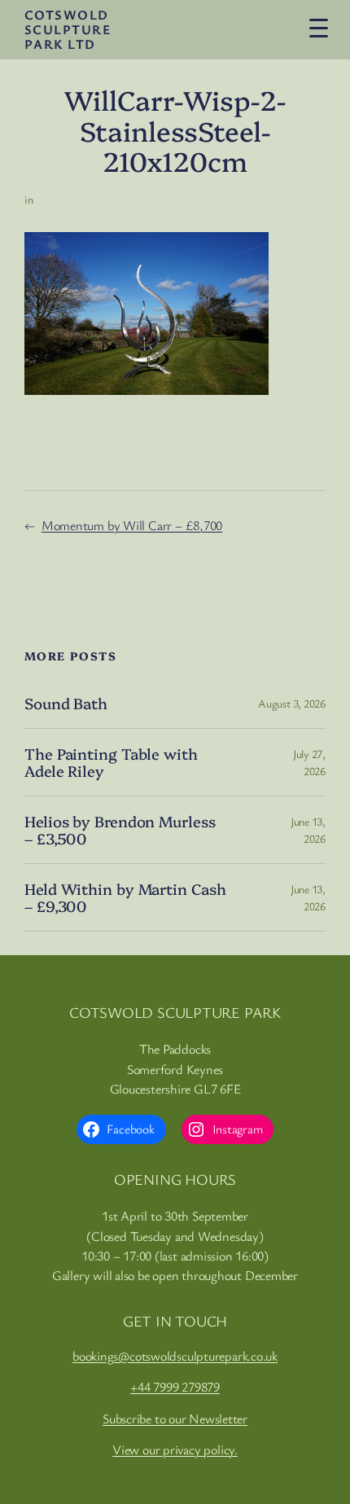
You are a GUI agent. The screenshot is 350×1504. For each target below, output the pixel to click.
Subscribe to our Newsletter (175, 1418)
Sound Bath (65, 703)
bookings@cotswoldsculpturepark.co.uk (175, 1356)
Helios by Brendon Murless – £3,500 (120, 829)
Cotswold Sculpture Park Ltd (67, 29)
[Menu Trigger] (318, 27)
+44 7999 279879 (175, 1387)
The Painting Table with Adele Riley (111, 761)
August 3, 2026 (292, 703)
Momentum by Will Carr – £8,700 (132, 525)
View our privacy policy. (175, 1449)
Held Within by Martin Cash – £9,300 (124, 897)
